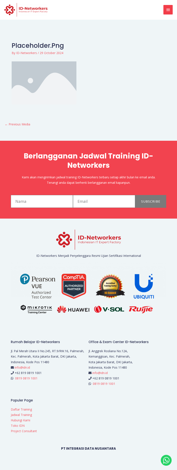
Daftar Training (21, 409)
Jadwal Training (21, 415)
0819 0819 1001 (26, 378)
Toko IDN (18, 426)
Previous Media (17, 124)
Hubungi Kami (20, 420)
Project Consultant (24, 431)
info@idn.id (22, 367)
